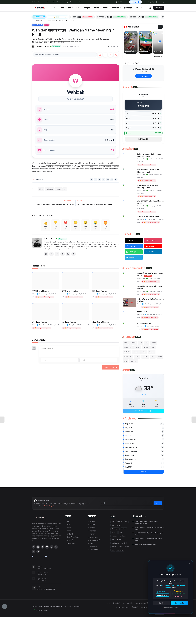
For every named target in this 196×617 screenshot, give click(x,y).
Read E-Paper (144, 76)
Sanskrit (145, 347)
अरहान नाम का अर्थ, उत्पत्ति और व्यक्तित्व (148, 216)
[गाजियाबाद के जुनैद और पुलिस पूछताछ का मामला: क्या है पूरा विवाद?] (129, 276)
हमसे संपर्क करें (70, 2)
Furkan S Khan (49, 239)
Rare (125, 343)
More (138, 8)
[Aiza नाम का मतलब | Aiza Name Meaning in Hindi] (129, 204)
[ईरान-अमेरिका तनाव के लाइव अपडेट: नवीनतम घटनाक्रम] (129, 289)
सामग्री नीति (63, 2)
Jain (153, 347)
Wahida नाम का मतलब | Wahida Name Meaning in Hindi (55, 204)
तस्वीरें (108, 603)
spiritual (133, 343)
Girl (141, 343)
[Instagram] (95, 179)
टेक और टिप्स (115, 8)
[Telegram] (115, 179)
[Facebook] (99, 179)
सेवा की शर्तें (135, 607)
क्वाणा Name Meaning (99, 291)
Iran (125, 361)
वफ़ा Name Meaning (69, 322)
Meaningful (127, 347)
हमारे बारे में (78, 2)
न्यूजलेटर (92, 521)
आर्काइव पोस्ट (93, 546)
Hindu (137, 357)
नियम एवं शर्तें (116, 603)
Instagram (152, 240)
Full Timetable (143, 139)
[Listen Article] (110, 55)
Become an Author (44, 2)
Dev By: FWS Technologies (72, 606)
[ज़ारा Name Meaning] (129, 326)
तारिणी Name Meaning (70, 291)
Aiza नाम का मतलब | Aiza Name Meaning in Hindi (148, 540)
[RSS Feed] (73, 254)
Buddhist (127, 352)
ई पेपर (91, 543)
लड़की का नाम (49, 189)
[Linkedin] (111, 179)
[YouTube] (103, 179)
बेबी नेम (69, 528)
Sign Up (151, 2)
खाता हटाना (144, 607)
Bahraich (122, 2)
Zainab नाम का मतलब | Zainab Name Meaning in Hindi (146, 522)
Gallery (78, 8)
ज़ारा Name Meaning (144, 323)
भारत (62, 8)
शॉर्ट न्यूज (92, 534)
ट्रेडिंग (69, 531)
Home (56, 8)
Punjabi (151, 352)
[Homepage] (40, 7)
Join (157, 503)
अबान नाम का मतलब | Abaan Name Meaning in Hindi (149, 528)
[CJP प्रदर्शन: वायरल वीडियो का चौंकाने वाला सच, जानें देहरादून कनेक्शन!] (129, 302)
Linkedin (151, 252)
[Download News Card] (105, 55)
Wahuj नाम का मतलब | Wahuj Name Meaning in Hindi (94, 204)
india (152, 357)
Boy (147, 343)
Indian (154, 343)
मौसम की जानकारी (95, 540)
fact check (134, 361)
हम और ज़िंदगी (128, 8)
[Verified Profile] (51, 46)
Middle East (127, 357)
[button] (158, 2)
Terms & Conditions (122, 607)
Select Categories (49, 506)
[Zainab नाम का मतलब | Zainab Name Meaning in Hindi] (129, 157)
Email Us (179, 596)
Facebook (132, 246)
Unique (137, 347)
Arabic (160, 357)
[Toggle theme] (163, 2)
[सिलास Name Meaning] (129, 315)
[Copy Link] (100, 55)
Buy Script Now (162, 595)
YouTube (152, 246)
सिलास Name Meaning (145, 312)
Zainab (34, 294)
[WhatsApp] (107, 179)
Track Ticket (94, 550)
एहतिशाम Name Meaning (100, 322)
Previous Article (68, 200)
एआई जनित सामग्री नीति (142, 603)
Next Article (81, 200)
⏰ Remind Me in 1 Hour (170, 607)
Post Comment (109, 367)
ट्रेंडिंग (105, 8)
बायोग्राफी (70, 540)
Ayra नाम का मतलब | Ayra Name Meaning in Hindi (149, 534)
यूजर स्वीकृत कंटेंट (128, 603)
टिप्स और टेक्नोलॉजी (73, 537)
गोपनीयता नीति (54, 2)
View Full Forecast (143, 411)
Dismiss (161, 603)
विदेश (69, 8)
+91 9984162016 (179, 594)
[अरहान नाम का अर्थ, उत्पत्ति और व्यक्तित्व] (129, 220)
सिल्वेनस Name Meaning (40, 291)
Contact (34, 2)
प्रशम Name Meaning (39, 322)
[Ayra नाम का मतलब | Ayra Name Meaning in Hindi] (129, 188)
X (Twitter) (132, 240)
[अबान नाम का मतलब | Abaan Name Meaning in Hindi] (129, 173)
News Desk (140, 219)
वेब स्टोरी (92, 525)
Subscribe (158, 8)
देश (68, 521)
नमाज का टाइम (94, 537)
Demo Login (179, 603)
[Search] (149, 7)
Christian (136, 352)
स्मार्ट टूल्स (87, 8)
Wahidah (58, 189)
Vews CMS (71, 543)
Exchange (58, 17)
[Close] (189, 564)
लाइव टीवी (92, 528)
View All (157, 56)
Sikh (144, 352)
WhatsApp (132, 252)
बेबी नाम (96, 8)
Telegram (132, 257)
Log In (145, 2)
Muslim (145, 357)
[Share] (116, 55)
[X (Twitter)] (91, 179)
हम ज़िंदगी (70, 534)
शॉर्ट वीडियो (93, 531)
